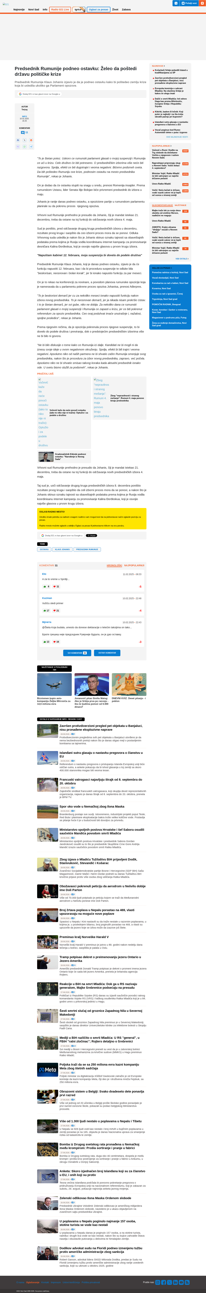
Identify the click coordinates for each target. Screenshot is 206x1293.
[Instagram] (158, 1282)
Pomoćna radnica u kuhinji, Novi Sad (170, 272)
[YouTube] (181, 1282)
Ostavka (44, 549)
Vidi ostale (182, 259)
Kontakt (45, 1282)
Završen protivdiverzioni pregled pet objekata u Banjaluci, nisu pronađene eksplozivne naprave (101, 727)
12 (74, 1046)
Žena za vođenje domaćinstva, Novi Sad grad (169, 324)
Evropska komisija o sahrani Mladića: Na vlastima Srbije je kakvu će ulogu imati (169, 91)
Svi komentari (77, 653)
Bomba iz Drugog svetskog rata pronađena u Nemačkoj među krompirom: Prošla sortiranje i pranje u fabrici (99, 1146)
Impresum (56, 1282)
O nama (20, 1282)
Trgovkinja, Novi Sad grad (164, 299)
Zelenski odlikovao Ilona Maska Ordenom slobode (95, 1198)
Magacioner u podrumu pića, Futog (169, 317)
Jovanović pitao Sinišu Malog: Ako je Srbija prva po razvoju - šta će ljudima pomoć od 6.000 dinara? (91, 702)
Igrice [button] (78, 9)
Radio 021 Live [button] (60, 9)
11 (74, 965)
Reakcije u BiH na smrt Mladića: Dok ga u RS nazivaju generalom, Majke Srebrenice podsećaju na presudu (98, 985)
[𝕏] (24, 140)
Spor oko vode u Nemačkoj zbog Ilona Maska (92, 806)
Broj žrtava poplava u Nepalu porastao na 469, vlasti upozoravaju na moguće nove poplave (97, 911)
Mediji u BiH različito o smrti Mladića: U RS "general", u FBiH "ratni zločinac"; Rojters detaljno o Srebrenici (99, 1039)
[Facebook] (18, 140)
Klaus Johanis (62, 549)
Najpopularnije (161, 146)
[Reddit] (31, 140)
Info (24, 116)
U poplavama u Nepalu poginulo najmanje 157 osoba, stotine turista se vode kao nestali (98, 1223)
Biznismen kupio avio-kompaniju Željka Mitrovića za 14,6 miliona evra (53, 701)
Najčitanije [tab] (180, 205)
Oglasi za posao (161, 268)
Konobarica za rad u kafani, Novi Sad (170, 283)
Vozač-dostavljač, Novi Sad (165, 278)
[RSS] (187, 1282)
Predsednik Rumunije (87, 549)
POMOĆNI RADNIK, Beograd (166, 304)
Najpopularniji (134, 565)
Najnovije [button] (19, 9)
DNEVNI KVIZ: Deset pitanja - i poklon (129, 699)
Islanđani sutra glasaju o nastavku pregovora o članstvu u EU (171, 123)
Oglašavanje (32, 1282)
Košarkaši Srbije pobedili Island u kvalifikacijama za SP (171, 71)
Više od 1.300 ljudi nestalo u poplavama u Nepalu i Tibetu (101, 1121)
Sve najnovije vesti (177, 137)
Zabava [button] (126, 9)
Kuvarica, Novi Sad (161, 288)
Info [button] (45, 9)
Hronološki (114, 565)
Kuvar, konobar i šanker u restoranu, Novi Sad (170, 311)
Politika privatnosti (91, 1282)
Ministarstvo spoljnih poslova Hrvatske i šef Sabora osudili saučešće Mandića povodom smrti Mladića (102, 831)
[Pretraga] (176, 3)
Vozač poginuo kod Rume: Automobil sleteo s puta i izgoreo (171, 131)
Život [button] (115, 9)
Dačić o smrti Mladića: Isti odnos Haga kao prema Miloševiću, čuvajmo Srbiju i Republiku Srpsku (171, 102)
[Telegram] (31, 147)
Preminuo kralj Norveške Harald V (84, 937)
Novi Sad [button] (33, 9)
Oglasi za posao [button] (98, 9)
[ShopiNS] (202, 3)
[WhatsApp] (24, 147)
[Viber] (18, 147)
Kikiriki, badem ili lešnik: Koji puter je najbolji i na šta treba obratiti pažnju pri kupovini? (169, 114)
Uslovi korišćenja (71, 1282)
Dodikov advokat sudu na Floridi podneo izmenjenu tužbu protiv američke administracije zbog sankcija (101, 1250)
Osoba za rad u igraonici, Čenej (167, 294)
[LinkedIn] (175, 1282)
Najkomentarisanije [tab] (162, 205)
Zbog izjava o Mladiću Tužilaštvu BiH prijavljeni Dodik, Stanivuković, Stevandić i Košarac (98, 861)
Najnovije (157, 66)
